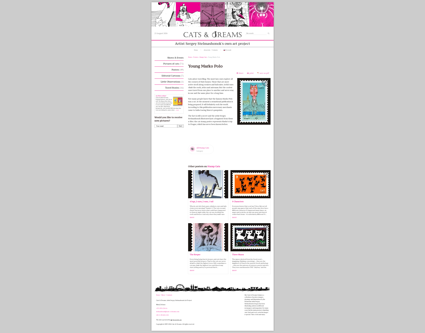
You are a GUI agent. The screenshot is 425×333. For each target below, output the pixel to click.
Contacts (169, 295)
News (163, 295)
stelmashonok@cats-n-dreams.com (167, 312)
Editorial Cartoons (172, 75)
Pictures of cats (173, 63)
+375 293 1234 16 (161, 308)
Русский (228, 50)
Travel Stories (174, 87)
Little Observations (172, 81)
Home (196, 50)
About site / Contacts (211, 50)
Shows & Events (175, 57)
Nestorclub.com (177, 320)
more (192, 217)
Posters (177, 69)
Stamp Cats (203, 57)
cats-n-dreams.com (162, 315)
